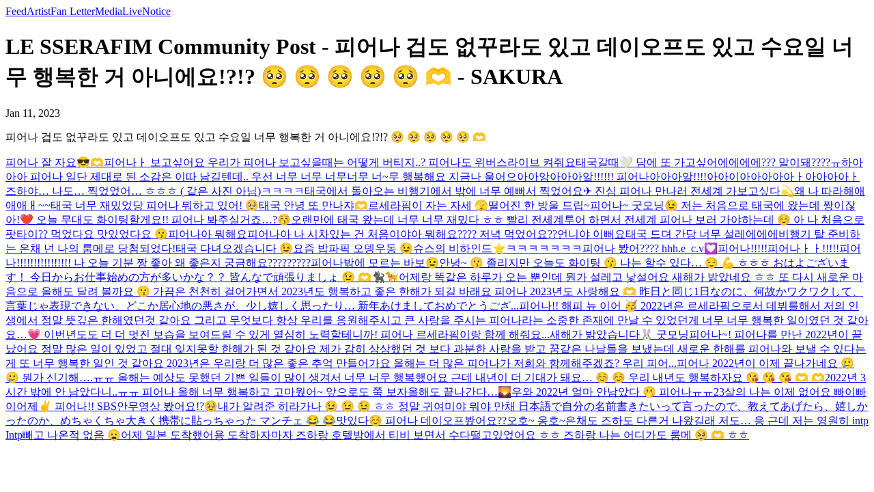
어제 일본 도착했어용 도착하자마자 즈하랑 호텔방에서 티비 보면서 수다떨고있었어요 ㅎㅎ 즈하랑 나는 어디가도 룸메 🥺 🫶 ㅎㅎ (435, 435)
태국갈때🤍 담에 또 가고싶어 (647, 162)
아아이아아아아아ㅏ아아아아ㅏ (783, 176)
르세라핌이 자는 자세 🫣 (428, 205)
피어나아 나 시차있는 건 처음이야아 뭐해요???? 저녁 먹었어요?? (402, 234)
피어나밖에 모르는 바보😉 (375, 263)
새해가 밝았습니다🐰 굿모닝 (619, 334)
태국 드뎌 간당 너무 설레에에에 (701, 234)
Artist (39, 11)
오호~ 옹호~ (536, 420)
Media (108, 11)
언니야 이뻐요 (591, 234)
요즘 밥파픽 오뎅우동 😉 (353, 248)
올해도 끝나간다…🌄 (459, 392)
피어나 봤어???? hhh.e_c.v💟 (650, 248)
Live (132, 11)
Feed (16, 11)
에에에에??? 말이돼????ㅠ (779, 162)
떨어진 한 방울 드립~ (539, 205)
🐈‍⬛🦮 (385, 277)
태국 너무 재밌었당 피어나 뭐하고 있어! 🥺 (155, 205)
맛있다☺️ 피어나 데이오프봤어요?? (421, 420)
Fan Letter (73, 11)
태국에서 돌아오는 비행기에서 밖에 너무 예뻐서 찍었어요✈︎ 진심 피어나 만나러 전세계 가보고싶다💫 (549, 191)
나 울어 (488, 176)
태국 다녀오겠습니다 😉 (234, 248)
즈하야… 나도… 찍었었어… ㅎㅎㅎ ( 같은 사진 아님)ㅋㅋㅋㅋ (155, 191)
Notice (156, 11)
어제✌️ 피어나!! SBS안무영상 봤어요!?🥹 (117, 406)
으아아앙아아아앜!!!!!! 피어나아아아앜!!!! (606, 176)
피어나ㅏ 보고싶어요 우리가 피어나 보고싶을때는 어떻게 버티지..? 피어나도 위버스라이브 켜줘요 (340, 162)
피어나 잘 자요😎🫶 (54, 162)
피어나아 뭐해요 (207, 234)
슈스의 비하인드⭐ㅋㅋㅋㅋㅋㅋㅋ (497, 248)
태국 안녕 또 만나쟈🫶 (313, 205)
